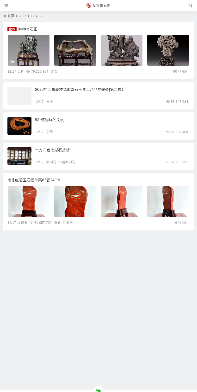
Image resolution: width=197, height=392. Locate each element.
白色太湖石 (66, 162)
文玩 (49, 132)
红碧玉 (22, 223)
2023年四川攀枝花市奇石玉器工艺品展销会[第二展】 (80, 89)
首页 (11, 16)
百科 (20, 71)
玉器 (49, 102)
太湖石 (51, 162)
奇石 (54, 71)
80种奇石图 (27, 29)
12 (33, 16)
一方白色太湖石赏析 (52, 150)
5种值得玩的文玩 (49, 120)
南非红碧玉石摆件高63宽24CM (34, 180)
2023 (22, 16)
